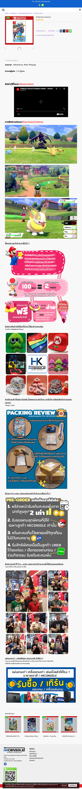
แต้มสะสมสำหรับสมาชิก (36, 758)
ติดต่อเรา (32, 760)
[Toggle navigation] (80, 10)
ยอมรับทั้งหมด (72, 785)
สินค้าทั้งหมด (33, 754)
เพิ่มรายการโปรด (41, 31)
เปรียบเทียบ (52, 31)
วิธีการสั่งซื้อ (33, 756)
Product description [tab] (12, 60)
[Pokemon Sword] (19, 30)
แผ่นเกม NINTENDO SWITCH (47, 35)
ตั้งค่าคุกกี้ (64, 785)
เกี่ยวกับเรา (32, 751)
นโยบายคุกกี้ (31, 786)
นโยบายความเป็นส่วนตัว (19, 786)
